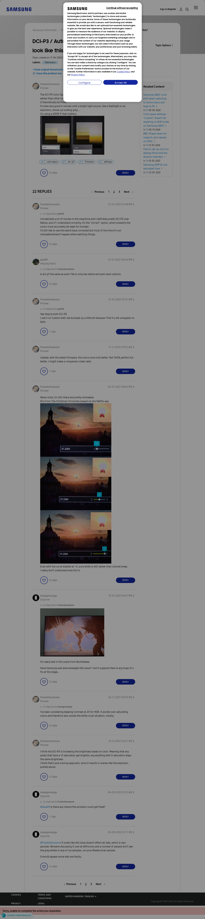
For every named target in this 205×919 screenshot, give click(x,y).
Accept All (121, 83)
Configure (84, 83)
